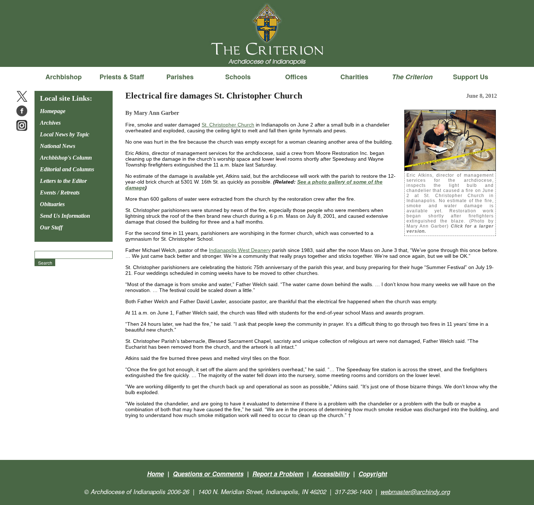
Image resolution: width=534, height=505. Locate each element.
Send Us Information (65, 216)
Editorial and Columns (67, 169)
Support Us (470, 76)
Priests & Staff (122, 76)
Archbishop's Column (66, 158)
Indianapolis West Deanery (240, 250)
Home (155, 473)
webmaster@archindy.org (415, 491)
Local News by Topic (64, 134)
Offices (296, 76)
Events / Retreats (60, 192)
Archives (50, 123)
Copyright (373, 473)
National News (57, 146)
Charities (354, 76)
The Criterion (267, 55)
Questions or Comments (208, 473)
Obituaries (52, 204)
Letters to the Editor (63, 181)
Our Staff (51, 227)
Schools (238, 76)
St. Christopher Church (228, 125)
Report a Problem (277, 473)
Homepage (52, 111)
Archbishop (63, 76)
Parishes (180, 76)
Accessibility (330, 473)
